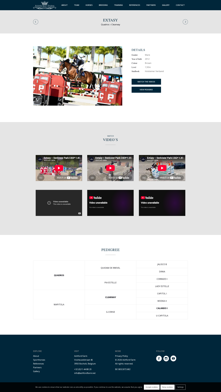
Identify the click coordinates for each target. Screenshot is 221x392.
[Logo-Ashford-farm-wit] (44, 5)
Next (185, 21)
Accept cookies (152, 387)
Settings (180, 387)
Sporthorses (39, 359)
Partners (37, 367)
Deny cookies (167, 387)
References (38, 363)
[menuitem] (64, 5)
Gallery (36, 371)
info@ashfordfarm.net (85, 373)
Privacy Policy (121, 356)
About (36, 356)
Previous (35, 21)
